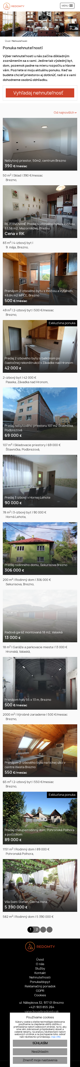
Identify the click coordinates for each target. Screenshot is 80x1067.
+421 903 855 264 (41, 1007)
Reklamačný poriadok (40, 986)
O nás (40, 964)
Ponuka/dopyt (40, 981)
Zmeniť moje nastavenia (40, 1060)
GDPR (40, 990)
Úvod (7, 41)
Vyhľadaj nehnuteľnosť (38, 93)
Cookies (40, 995)
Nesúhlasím (40, 1051)
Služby (40, 968)
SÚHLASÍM (40, 1043)
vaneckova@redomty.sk (41, 1011)
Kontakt (40, 973)
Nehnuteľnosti (40, 977)
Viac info (55, 1037)
